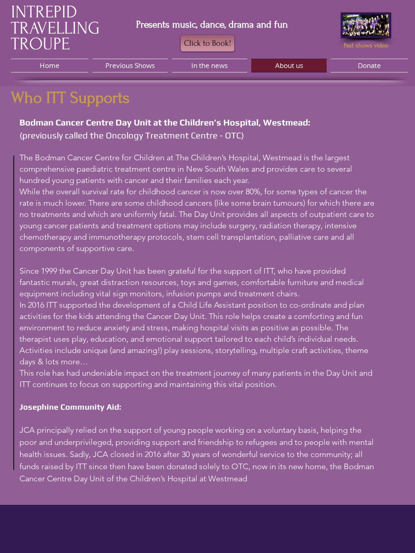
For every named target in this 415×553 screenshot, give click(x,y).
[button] (209, 65)
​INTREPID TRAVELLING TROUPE (55, 28)
